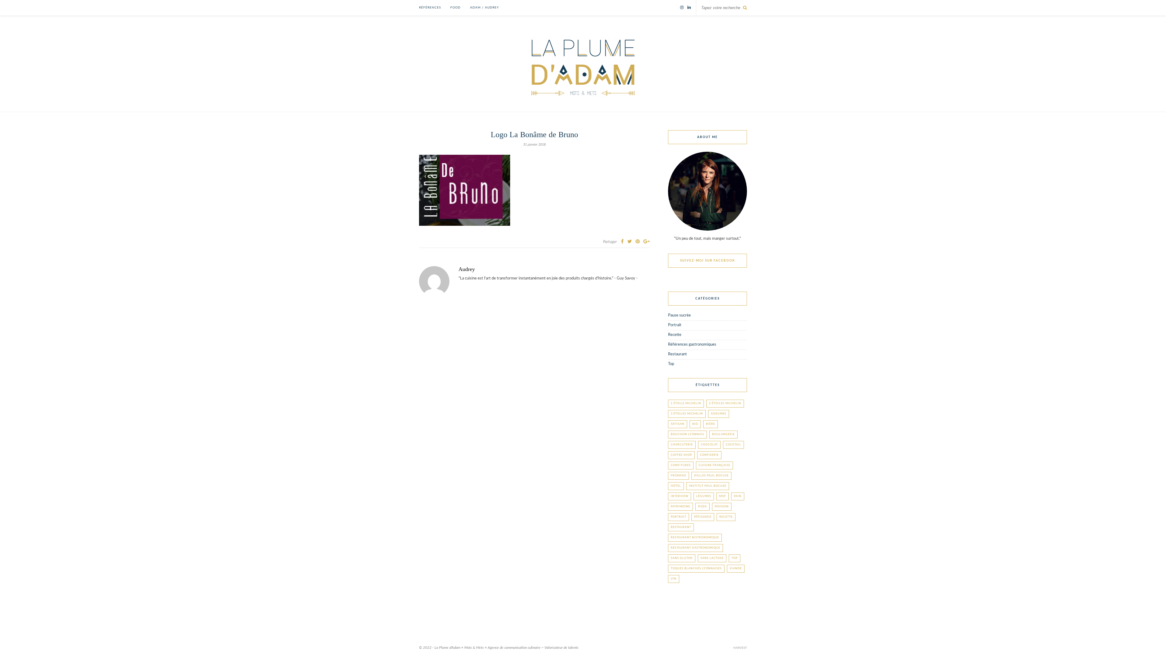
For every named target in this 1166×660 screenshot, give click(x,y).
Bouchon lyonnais (687, 434)
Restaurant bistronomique (695, 537)
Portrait (674, 325)
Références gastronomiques (692, 345)
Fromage (678, 475)
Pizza (702, 506)
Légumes (703, 496)
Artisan (677, 424)
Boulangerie (723, 434)
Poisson (722, 506)
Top (671, 364)
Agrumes (718, 413)
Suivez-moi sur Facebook (707, 260)
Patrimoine (680, 506)
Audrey (467, 269)
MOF (722, 496)
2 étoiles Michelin (725, 403)
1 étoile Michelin (686, 403)
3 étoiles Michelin (687, 413)
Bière (710, 424)
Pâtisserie (702, 517)
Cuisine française (714, 465)
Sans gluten (682, 558)
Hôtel (676, 486)
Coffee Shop (681, 455)
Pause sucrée (679, 315)
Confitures (681, 465)
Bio (695, 424)
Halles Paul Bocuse (711, 475)
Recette (674, 335)
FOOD (455, 7)
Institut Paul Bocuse (707, 486)
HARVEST (740, 647)
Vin (674, 578)
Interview (679, 496)
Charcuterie (682, 444)
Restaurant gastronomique (695, 548)
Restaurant (677, 354)
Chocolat (709, 444)
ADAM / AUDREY (484, 7)
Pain (738, 496)
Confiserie (709, 455)
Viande (736, 568)
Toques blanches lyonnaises (696, 568)
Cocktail (733, 444)
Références (430, 7)
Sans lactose (712, 558)
